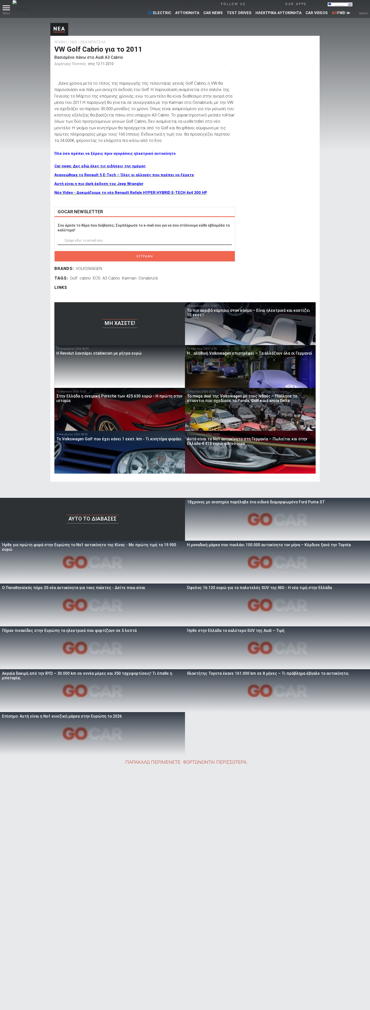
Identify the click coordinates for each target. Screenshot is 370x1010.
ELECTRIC (159, 13)
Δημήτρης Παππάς (70, 64)
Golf (74, 278)
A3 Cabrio (111, 278)
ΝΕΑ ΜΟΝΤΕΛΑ (93, 42)
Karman (129, 278)
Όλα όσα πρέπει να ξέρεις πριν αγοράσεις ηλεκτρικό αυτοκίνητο (115, 153)
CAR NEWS (213, 13)
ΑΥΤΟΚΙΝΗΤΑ (187, 13)
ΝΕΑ (59, 29)
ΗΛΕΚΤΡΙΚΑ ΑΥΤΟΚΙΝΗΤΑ (278, 13)
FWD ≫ (341, 13)
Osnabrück (148, 278)
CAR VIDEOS (317, 13)
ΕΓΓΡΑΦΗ (145, 256)
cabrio (85, 278)
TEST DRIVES (239, 13)
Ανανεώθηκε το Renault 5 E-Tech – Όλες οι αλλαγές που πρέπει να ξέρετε (124, 175)
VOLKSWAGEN (89, 268)
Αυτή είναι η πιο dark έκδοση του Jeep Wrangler (98, 183)
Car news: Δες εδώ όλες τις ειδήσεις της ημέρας (100, 166)
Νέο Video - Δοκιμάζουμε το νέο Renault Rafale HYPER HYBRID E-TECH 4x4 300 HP (130, 192)
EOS (96, 278)
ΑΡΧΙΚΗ (60, 42)
